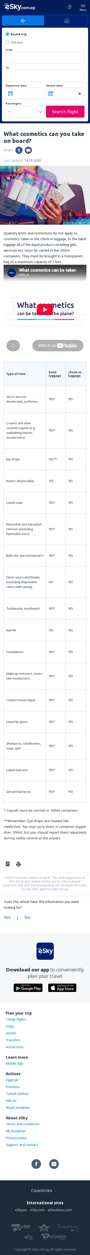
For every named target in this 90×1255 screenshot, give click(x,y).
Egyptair (12, 1080)
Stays (10, 1026)
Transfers (13, 1040)
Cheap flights (16, 1019)
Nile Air (11, 1100)
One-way (17, 42)
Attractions (15, 1047)
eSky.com (37, 1210)
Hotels (11, 1033)
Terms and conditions (23, 1124)
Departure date (16, 85)
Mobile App (14, 1063)
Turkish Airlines (17, 1093)
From (9, 50)
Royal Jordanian (18, 1107)
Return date (54, 85)
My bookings (16, 1131)
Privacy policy (16, 1138)
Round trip (19, 34)
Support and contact (22, 1144)
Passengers (13, 103)
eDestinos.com (60, 1210)
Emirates (13, 1086)
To (7, 67)
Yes (7, 917)
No (27, 917)
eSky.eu (21, 1210)
